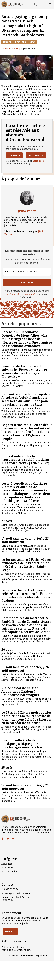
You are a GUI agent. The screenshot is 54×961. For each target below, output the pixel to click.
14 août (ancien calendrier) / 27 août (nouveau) (25, 540)
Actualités (6, 863)
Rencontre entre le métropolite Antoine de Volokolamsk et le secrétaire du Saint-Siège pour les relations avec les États (25, 399)
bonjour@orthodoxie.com (15, 893)
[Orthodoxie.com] (12, 4)
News (32, 42)
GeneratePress (27, 955)
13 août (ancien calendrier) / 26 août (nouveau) (25, 668)
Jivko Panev (27, 211)
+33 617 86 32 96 (10, 889)
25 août (6, 767)
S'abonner (14, 155)
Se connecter (36, 155)
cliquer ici (38, 161)
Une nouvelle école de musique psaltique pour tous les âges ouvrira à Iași (21, 744)
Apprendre (7, 867)
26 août (7, 649)
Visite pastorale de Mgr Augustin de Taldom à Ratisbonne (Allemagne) (20, 691)
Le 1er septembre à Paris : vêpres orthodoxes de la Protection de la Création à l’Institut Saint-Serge (26, 565)
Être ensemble (9, 871)
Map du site (41, 955)
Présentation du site (12, 947)
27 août (6, 521)
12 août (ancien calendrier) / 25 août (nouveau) (25, 786)
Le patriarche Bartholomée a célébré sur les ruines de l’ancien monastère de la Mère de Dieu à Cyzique (26, 595)
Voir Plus (10, 931)
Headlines (20, 42)
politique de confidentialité (21, 294)
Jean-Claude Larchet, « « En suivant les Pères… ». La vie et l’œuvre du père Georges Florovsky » (24, 371)
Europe (7, 42)
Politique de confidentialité (16, 950)
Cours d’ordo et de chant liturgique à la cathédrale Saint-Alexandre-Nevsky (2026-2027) (26, 459)
